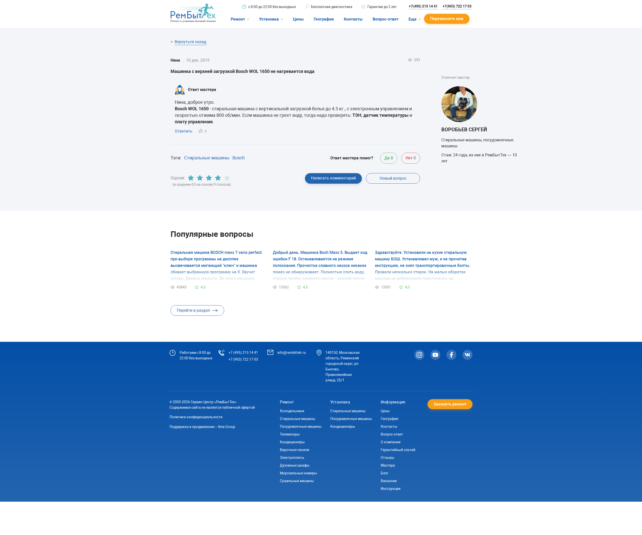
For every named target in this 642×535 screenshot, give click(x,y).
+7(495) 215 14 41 (423, 6)
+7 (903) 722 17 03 (243, 359)
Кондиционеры (292, 442)
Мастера (388, 465)
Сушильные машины (297, 481)
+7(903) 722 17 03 (457, 6)
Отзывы (387, 458)
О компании (390, 442)
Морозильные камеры (298, 473)
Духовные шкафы (294, 465)
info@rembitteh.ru (291, 353)
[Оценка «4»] (218, 178)
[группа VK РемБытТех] (467, 355)
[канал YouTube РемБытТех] (435, 355)
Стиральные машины (206, 157)
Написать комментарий (333, 178)
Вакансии (389, 481)
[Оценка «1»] (191, 178)
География (324, 19)
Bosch (238, 157)
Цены (298, 19)
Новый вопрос (393, 178)
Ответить (183, 131)
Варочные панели (294, 450)
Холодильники (292, 411)
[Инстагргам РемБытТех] (419, 355)
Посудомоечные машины (301, 426)
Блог (384, 473)
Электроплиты (292, 458)
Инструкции (390, 489)
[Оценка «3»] (209, 178)
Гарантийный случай (398, 450)
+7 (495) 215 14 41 (243, 353)
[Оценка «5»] (227, 178)
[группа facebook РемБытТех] (451, 355)
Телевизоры (290, 434)
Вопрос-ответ (385, 19)
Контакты (353, 19)
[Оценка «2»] (200, 178)
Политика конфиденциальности (196, 417)
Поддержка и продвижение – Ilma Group (202, 427)
